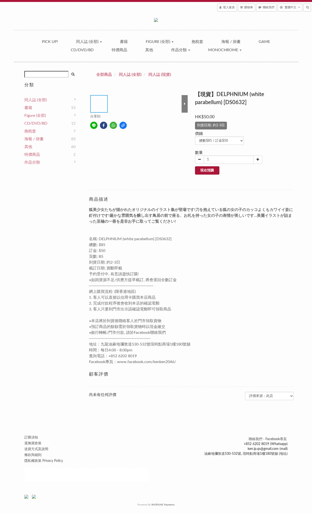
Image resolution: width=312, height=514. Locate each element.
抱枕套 (197, 42)
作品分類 (179, 50)
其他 (149, 50)
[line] (94, 125)
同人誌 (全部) (87, 42)
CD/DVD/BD (82, 50)
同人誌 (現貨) (159, 75)
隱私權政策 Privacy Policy (43, 461)
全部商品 (104, 75)
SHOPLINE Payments (163, 505)
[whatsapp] (113, 125)
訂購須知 (31, 437)
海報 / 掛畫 (231, 42)
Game (264, 42)
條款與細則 (32, 455)
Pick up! (50, 42)
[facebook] (103, 125)
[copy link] (123, 125)
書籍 (124, 42)
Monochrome (223, 50)
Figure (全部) (158, 42)
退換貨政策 (32, 443)
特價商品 (119, 50)
